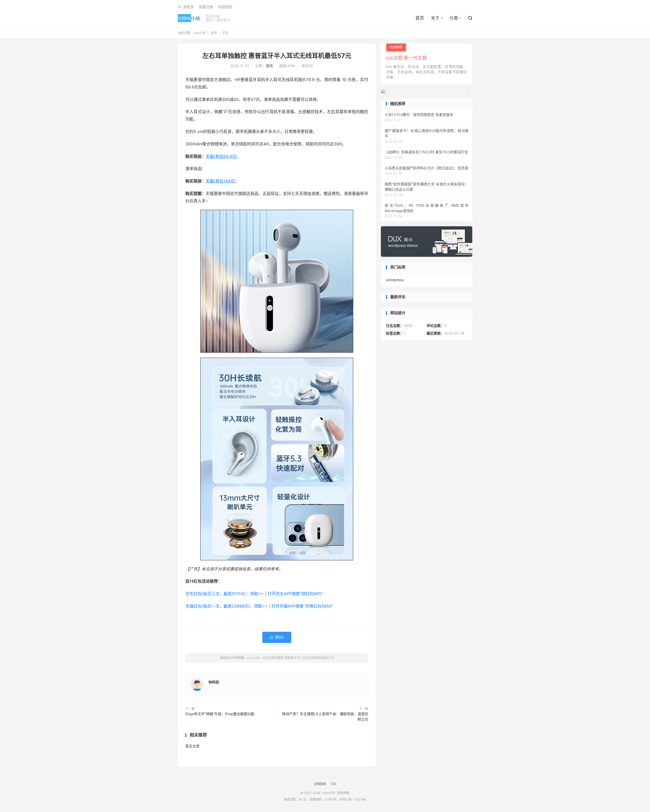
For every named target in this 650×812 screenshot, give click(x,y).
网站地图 (343, 793)
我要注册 (206, 7)
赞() (277, 637)
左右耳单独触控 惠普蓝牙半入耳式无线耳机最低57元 (276, 55)
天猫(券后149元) (221, 181)
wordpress (394, 280)
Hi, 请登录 (186, 7)
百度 (333, 784)
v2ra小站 (189, 18)
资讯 (214, 33)
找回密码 (225, 7)
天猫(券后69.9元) (222, 156)
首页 (419, 18)
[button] (467, 91)
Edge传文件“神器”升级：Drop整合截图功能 (219, 714)
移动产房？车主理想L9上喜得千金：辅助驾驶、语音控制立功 (325, 716)
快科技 (213, 682)
